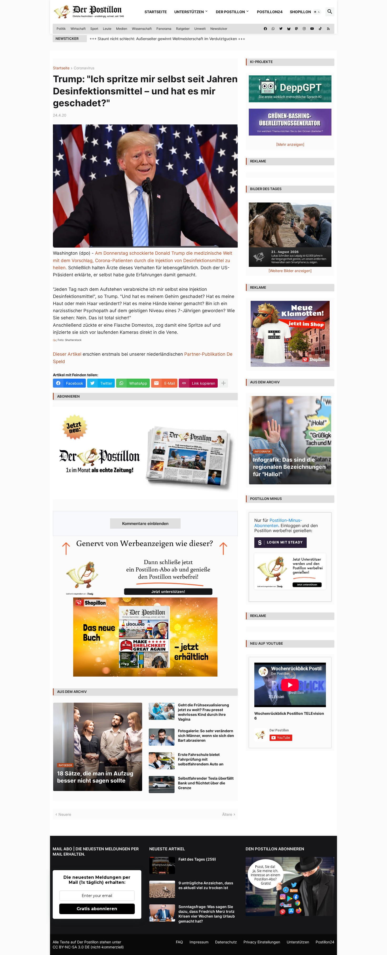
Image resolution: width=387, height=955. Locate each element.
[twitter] (280, 29)
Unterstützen (189, 11)
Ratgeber (183, 29)
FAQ (179, 942)
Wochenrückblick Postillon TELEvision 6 (289, 715)
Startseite (156, 11)
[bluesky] (288, 28)
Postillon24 (269, 11)
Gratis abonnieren (97, 908)
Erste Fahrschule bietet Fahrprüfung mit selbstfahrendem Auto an (201, 759)
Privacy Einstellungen (262, 942)
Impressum (199, 942)
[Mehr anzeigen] (223, 383)
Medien (121, 29)
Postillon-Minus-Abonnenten (278, 523)
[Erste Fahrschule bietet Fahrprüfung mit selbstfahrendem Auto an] (162, 760)
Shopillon (300, 11)
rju (54, 339)
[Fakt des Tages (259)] (162, 865)
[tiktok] (320, 29)
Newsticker (218, 29)
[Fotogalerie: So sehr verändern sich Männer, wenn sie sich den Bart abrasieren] (162, 737)
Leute (107, 29)
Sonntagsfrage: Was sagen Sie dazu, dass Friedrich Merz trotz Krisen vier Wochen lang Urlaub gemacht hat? (206, 913)
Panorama (163, 29)
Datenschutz (226, 942)
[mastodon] (296, 29)
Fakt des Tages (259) (197, 859)
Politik (61, 29)
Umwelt (200, 29)
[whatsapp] (273, 29)
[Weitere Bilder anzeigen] (290, 270)
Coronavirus (84, 68)
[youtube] (312, 29)
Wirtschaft (78, 29)
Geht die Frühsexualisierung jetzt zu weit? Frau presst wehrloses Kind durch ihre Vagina (203, 712)
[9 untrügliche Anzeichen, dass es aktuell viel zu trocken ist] (162, 889)
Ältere (227, 814)
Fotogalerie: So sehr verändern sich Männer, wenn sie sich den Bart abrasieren (206, 735)
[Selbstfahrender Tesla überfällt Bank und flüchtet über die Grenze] (162, 784)
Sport (94, 29)
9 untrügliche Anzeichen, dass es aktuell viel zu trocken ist (205, 885)
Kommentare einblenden (145, 523)
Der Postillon (230, 11)
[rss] (328, 29)
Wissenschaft (142, 29)
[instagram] (304, 29)
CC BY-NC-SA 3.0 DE (71, 947)
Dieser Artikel (67, 354)
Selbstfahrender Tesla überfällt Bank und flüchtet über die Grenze (206, 783)
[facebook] (265, 29)
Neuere (64, 814)
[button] (316, 12)
